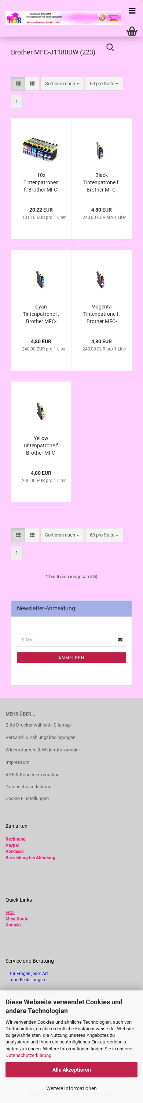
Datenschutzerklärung (28, 1055)
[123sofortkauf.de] (60, 18)
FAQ (10, 912)
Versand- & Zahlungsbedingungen (41, 737)
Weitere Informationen (71, 1088)
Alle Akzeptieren (71, 1070)
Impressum (17, 762)
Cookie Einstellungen (27, 798)
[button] (18, 84)
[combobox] (62, 84)
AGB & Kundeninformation (32, 774)
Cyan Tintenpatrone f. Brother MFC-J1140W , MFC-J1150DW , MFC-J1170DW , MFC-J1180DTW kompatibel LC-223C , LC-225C (41, 314)
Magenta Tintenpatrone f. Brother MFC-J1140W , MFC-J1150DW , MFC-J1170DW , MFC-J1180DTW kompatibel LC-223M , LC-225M (102, 314)
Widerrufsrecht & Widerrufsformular (43, 750)
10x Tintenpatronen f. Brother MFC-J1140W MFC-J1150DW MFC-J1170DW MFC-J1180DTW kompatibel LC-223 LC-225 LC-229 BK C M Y (41, 182)
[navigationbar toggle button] (132, 11)
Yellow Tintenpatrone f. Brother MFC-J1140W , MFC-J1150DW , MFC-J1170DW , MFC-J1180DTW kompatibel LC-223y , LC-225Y (41, 445)
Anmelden (71, 657)
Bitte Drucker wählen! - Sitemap (38, 725)
